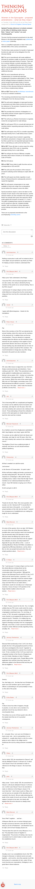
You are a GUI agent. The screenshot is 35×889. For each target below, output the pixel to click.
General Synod (26, 24)
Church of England (15, 24)
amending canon (15, 214)
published (29, 39)
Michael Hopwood (12, 424)
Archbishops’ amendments (25, 91)
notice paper (6, 41)
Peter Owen (10, 322)
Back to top (17, 884)
